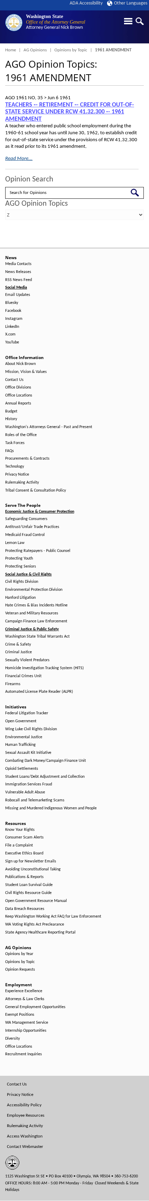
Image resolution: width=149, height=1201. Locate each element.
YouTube (12, 342)
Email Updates (17, 295)
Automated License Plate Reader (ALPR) (39, 692)
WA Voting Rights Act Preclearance (34, 924)
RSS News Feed (18, 280)
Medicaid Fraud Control (25, 535)
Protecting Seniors (20, 566)
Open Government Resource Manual (36, 901)
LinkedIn (12, 327)
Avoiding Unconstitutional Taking (33, 869)
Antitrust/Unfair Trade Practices (32, 527)
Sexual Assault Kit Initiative (28, 753)
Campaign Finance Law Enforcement (36, 621)
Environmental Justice (23, 737)
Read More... (19, 158)
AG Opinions (35, 50)
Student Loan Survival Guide (29, 885)
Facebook (13, 311)
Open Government (20, 721)
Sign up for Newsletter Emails (30, 861)
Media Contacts (18, 264)
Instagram (14, 319)
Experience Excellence (23, 991)
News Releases (18, 272)
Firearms (12, 684)
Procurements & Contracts (27, 459)
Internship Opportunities (25, 1031)
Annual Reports (18, 403)
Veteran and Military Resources (31, 613)
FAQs (9, 451)
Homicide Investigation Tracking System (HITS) (44, 668)
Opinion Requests (20, 970)
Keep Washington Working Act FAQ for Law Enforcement (53, 916)
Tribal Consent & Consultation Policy (35, 490)
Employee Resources (25, 1115)
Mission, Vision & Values (26, 372)
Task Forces (15, 443)
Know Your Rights (20, 830)
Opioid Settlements (21, 769)
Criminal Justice (18, 652)
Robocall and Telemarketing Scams (34, 800)
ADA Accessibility (86, 3)
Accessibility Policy (24, 1105)
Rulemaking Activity (22, 482)
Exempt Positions (19, 1015)
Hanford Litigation (20, 598)
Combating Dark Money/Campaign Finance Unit (45, 761)
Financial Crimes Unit (23, 676)
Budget (11, 411)
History (11, 419)
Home (10, 50)
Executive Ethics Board (24, 853)
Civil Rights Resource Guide (28, 893)
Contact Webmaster (25, 1146)
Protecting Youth (19, 558)
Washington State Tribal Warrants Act (37, 636)
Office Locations (18, 395)
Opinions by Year (19, 954)
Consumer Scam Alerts (24, 837)
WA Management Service (26, 1023)
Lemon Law (15, 543)
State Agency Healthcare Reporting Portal (40, 932)
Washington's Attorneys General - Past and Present (48, 427)
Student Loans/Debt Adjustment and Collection (45, 777)
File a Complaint (19, 845)
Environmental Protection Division (33, 590)
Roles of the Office (21, 435)
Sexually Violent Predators (27, 660)
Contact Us (14, 380)
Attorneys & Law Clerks (24, 999)
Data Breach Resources (24, 909)
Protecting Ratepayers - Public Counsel (37, 551)
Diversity (12, 1039)
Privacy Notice (17, 474)
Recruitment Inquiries (23, 1054)
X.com (10, 334)
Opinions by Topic (70, 50)
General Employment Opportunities (35, 1007)
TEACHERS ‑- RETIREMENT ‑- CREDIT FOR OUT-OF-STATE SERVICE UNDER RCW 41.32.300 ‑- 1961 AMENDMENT (69, 112)
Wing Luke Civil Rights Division (31, 729)
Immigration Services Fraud (28, 784)
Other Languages (130, 3)
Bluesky (11, 303)
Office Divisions (18, 387)
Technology (14, 467)
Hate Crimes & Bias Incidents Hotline (36, 605)
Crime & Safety (18, 644)
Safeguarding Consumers (26, 519)
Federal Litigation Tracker (26, 713)
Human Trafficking (20, 745)
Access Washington (25, 1136)
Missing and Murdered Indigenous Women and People (51, 808)
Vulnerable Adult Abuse (25, 792)
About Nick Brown (20, 364)
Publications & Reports (24, 877)
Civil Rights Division (21, 582)
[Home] (14, 22)
